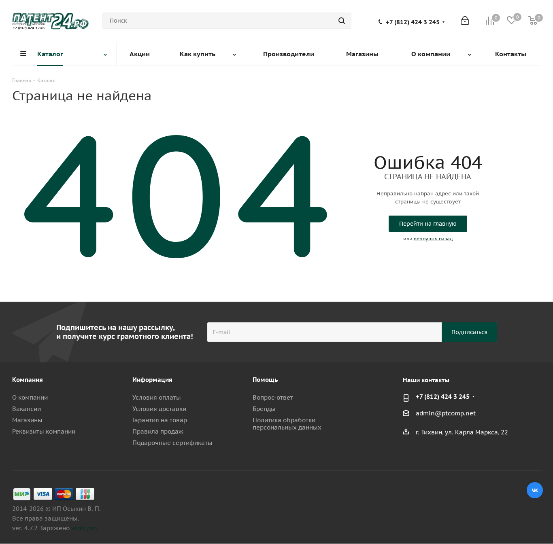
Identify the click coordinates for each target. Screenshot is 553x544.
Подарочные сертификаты (172, 443)
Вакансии (26, 409)
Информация (152, 379)
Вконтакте (535, 490)
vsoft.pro (84, 528)
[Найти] (341, 21)
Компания (27, 379)
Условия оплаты (156, 397)
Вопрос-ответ (273, 397)
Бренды (264, 409)
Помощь (265, 379)
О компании (30, 397)
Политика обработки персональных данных (287, 423)
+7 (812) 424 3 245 (413, 22)
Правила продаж (157, 431)
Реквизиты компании (43, 431)
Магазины (27, 420)
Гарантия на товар (159, 420)
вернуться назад (433, 238)
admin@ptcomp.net (446, 413)
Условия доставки (159, 409)
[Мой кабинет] (465, 20)
